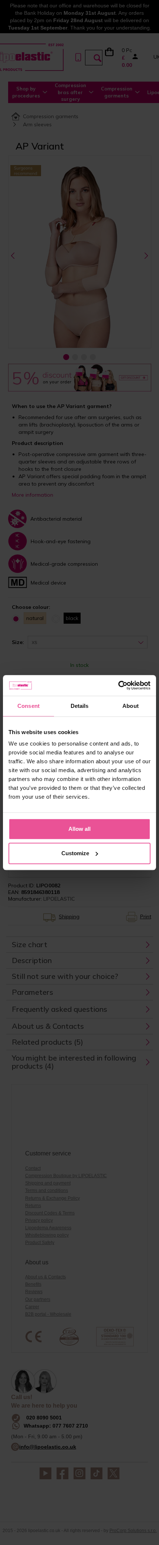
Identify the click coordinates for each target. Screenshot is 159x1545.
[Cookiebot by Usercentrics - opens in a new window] (118, 685)
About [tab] (130, 706)
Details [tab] (80, 706)
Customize (75, 853)
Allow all (79, 829)
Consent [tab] (28, 706)
